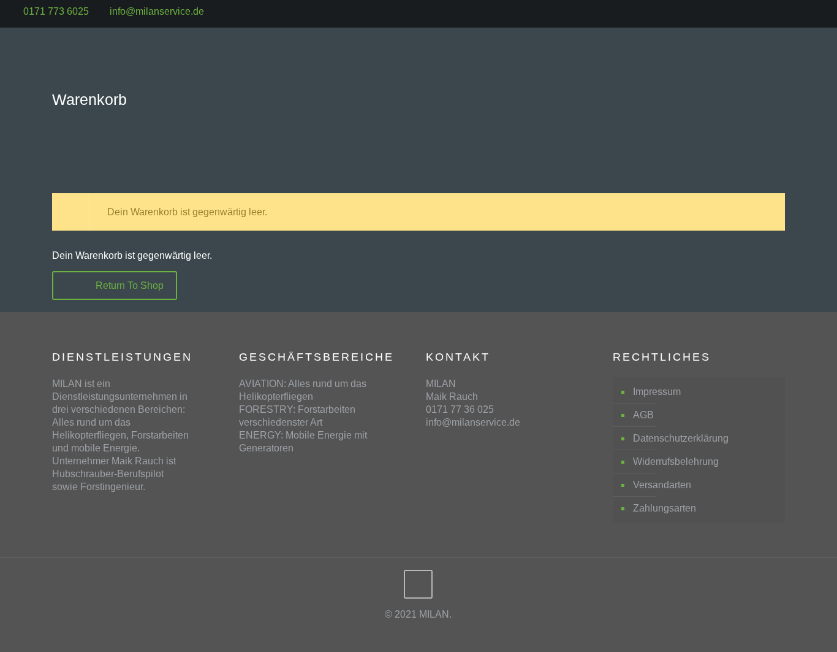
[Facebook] (805, 11)
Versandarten (662, 485)
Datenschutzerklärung (681, 438)
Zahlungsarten (664, 508)
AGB (643, 415)
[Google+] (822, 11)
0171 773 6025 (56, 11)
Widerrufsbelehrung (676, 461)
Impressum (657, 391)
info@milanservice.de (157, 11)
